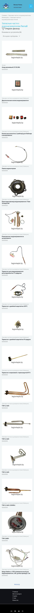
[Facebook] (15, 611)
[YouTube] (19, 611)
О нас (14, 598)
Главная (4, 15)
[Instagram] (22, 611)
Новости (15, 600)
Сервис (15, 596)
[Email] (11, 611)
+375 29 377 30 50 (17, 7)
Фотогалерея (17, 594)
